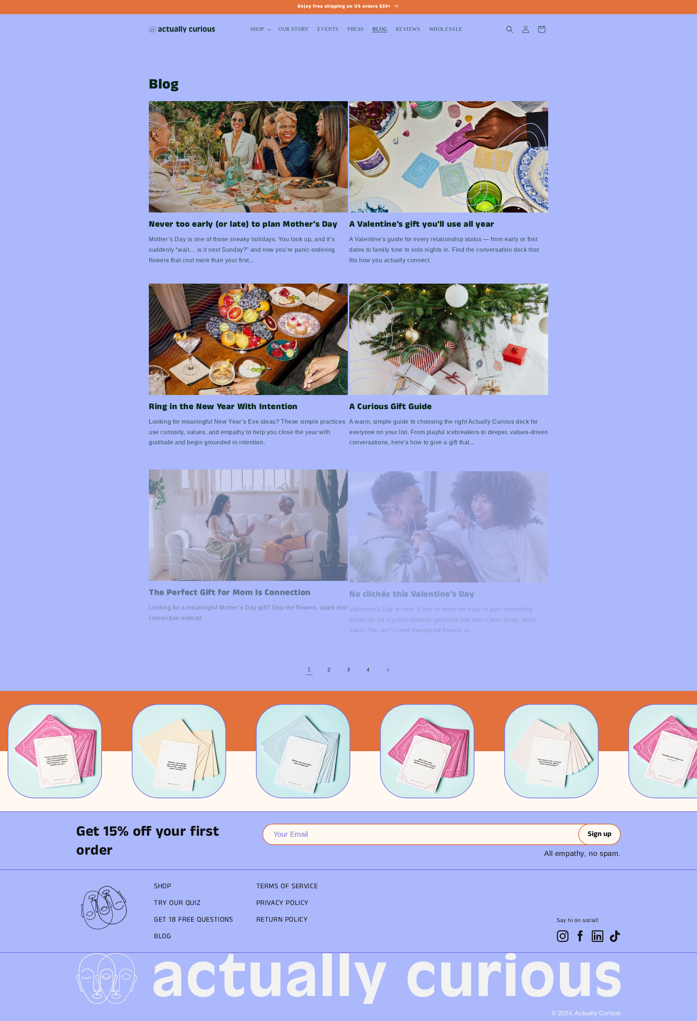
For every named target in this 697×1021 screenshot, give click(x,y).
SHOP (162, 886)
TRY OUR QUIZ (177, 903)
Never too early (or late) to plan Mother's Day (243, 224)
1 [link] (309, 669)
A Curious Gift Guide (390, 406)
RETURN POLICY (282, 919)
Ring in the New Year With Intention (223, 406)
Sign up (599, 834)
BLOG (162, 936)
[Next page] (388, 670)
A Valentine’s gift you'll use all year (421, 224)
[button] (260, 29)
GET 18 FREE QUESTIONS (193, 919)
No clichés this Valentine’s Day (411, 588)
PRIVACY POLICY (282, 903)
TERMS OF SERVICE (287, 886)
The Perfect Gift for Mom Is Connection (230, 588)
